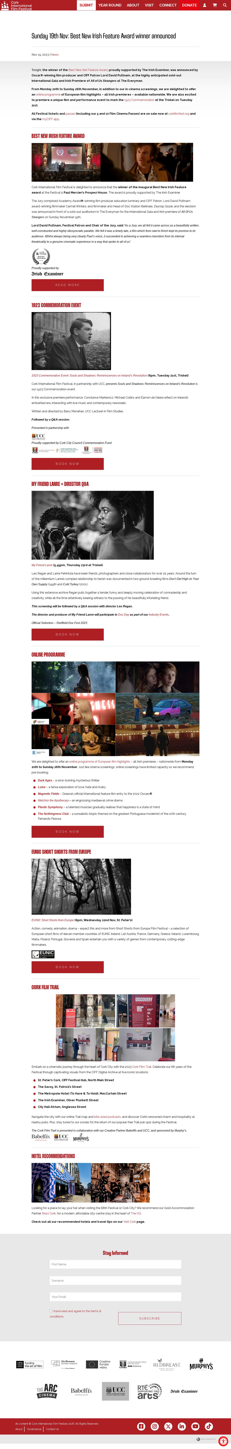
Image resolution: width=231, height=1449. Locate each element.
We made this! (208, 1439)
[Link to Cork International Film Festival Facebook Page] (141, 1426)
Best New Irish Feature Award (88, 70)
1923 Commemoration (139, 100)
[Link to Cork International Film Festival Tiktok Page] (209, 1426)
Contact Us (52, 1429)
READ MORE (68, 285)
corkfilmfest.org (178, 113)
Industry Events (159, 614)
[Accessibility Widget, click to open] (223, 1441)
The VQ (136, 1213)
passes (70, 113)
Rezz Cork (49, 1213)
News (55, 54)
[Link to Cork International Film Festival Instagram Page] (155, 1426)
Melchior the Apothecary (53, 800)
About (18, 1429)
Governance (34, 1429)
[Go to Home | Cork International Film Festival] (16, 5)
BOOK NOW (68, 464)
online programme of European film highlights (99, 761)
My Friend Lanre (42, 565)
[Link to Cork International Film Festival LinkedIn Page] (182, 1426)
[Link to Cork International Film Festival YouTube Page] (195, 1426)
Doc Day (123, 614)
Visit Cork (129, 1221)
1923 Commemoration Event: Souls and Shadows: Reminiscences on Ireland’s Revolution (89, 375)
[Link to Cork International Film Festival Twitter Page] (168, 1426)
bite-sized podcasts (107, 1117)
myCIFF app (50, 119)
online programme (48, 94)
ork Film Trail (142, 1067)
